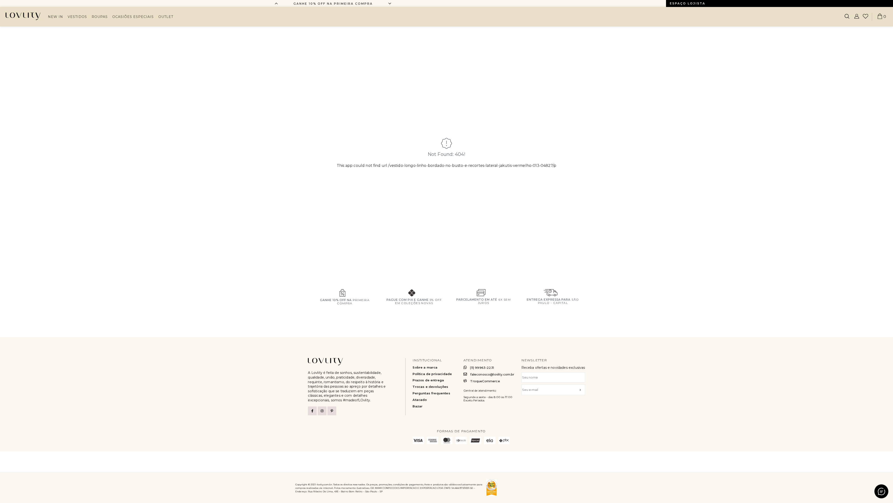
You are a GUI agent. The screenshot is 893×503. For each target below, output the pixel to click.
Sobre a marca (425, 367)
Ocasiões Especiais (133, 17)
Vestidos (77, 17)
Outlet (165, 17)
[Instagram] (322, 410)
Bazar (418, 406)
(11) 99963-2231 (482, 367)
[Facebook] (312, 410)
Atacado (420, 400)
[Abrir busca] (847, 17)
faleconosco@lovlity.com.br (492, 374)
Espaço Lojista (687, 3)
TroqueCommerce (485, 381)
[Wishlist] (865, 17)
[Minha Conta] (856, 17)
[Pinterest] (331, 410)
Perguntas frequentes (431, 393)
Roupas (100, 17)
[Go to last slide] (276, 3)
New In (55, 17)
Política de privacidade (432, 374)
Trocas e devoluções (430, 387)
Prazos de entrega (428, 380)
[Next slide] (389, 3)
